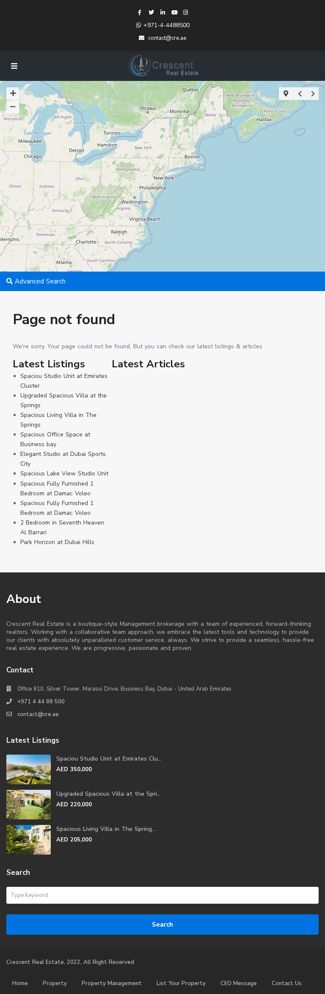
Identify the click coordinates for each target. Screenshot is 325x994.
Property (55, 983)
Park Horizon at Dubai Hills (57, 542)
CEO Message (238, 983)
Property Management (112, 983)
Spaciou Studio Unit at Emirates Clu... (109, 759)
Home (20, 983)
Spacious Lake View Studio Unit (64, 473)
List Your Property (181, 983)
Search (162, 924)
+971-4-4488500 (166, 25)
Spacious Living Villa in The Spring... (106, 829)
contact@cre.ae (38, 714)
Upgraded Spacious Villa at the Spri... (108, 794)
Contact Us (287, 983)
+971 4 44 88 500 (41, 701)
